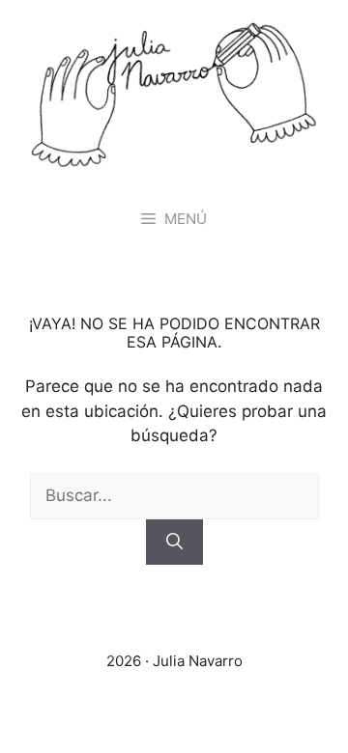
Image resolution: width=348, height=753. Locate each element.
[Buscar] (174, 542)
